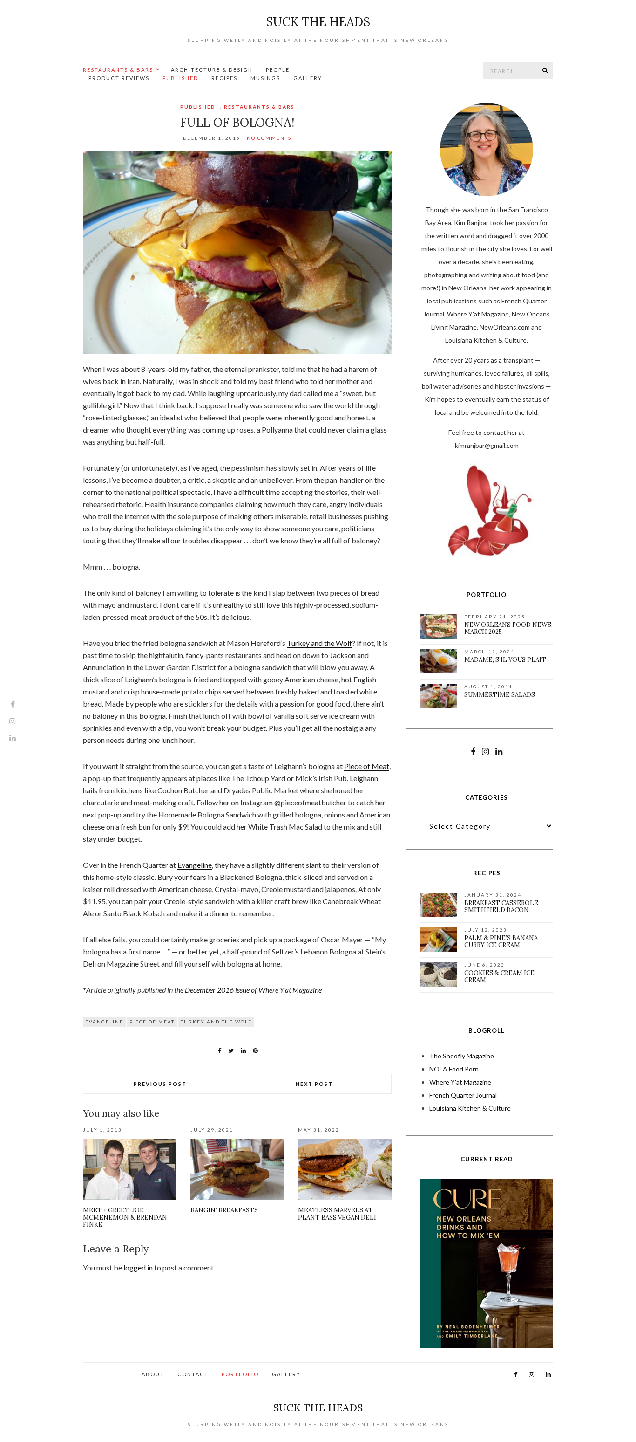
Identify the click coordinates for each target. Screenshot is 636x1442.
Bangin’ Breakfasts (224, 1210)
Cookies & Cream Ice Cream (499, 976)
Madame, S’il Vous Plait (505, 660)
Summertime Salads (499, 695)
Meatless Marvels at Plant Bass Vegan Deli (337, 1214)
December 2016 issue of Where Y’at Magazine (253, 989)
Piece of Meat (366, 766)
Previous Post (160, 1084)
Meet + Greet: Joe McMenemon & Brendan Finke (125, 1217)
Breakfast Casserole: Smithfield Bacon (502, 906)
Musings (265, 78)
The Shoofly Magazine (461, 1056)
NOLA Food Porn (454, 1069)
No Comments (269, 138)
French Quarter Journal (463, 1095)
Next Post (314, 1084)
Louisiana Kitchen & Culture (470, 1108)
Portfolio (240, 1374)
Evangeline (194, 864)
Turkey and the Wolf (319, 643)
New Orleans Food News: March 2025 (508, 628)
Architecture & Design (212, 70)
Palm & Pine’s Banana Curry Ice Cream (501, 941)
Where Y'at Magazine (460, 1082)
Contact (193, 1374)
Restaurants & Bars (118, 70)
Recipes (224, 78)
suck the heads (318, 21)
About (153, 1374)
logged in (138, 1267)
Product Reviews (118, 78)
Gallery (307, 78)
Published (180, 78)
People (278, 70)
